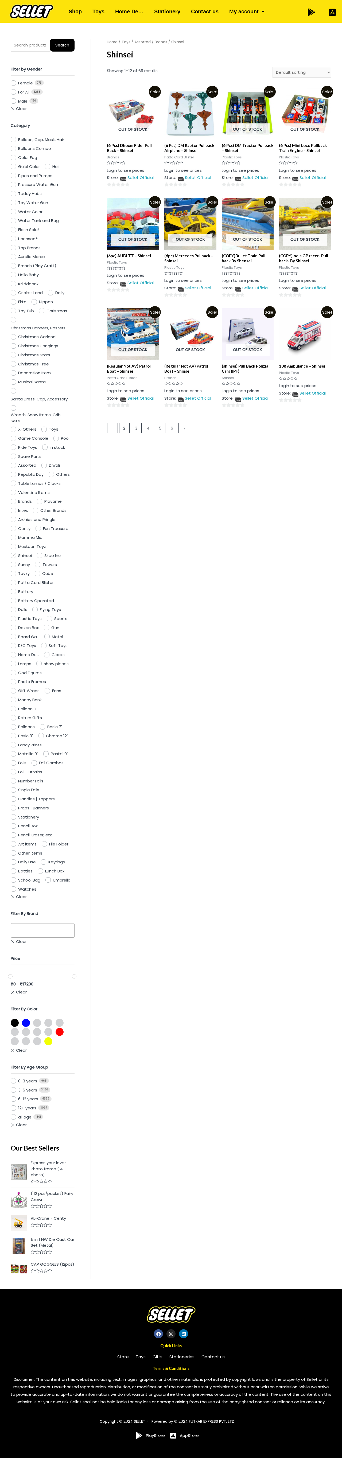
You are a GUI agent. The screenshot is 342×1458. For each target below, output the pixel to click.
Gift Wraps (29, 690)
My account (244, 11)
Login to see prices (125, 170)
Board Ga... (28, 637)
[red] (60, 1032)
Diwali (54, 465)
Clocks (58, 654)
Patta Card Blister (36, 582)
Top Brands (29, 248)
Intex (23, 510)
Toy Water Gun (33, 202)
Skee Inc (52, 555)
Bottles (25, 871)
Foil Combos (51, 763)
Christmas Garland (37, 337)
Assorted (27, 465)
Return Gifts (30, 717)
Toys (98, 11)
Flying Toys (50, 609)
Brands (25, 501)
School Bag (29, 880)
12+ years (27, 1108)
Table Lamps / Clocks (39, 483)
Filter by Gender (26, 69)
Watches (27, 889)
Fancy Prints (30, 745)
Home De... (28, 654)
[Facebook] (158, 1333)
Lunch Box (54, 871)
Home (112, 42)
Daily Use (27, 862)
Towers (49, 564)
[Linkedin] (183, 1333)
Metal (57, 637)
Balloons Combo (34, 148)
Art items (27, 844)
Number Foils (30, 781)
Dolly (59, 292)
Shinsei (25, 555)
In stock (57, 447)
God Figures (30, 673)
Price (15, 958)
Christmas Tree (33, 364)
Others (63, 474)
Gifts (157, 1357)
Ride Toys (27, 447)
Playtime (53, 501)
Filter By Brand (24, 913)
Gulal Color (29, 166)
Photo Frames (32, 681)
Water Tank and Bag (38, 220)
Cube (47, 573)
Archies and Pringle (37, 519)
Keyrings (56, 862)
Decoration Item (34, 373)
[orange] (26, 1032)
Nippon (46, 302)
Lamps (24, 663)
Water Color (30, 212)
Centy (24, 528)
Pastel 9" (59, 754)
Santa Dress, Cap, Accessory (39, 399)
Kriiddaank (28, 284)
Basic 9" (25, 736)
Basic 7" (55, 727)
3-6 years (27, 1090)
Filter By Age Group (29, 1067)
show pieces (56, 663)
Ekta (22, 302)
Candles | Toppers (36, 799)
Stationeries (182, 1357)
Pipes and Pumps (35, 175)
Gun (55, 627)
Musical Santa (32, 382)
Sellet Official (140, 177)
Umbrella (62, 880)
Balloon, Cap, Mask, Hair (41, 139)
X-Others (27, 429)
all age (25, 1117)
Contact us (205, 11)
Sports (60, 618)
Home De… (129, 11)
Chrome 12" (57, 736)
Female (25, 83)
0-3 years (27, 1081)
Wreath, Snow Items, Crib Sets (36, 418)
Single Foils (28, 790)
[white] (37, 1041)
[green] (48, 1023)
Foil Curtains (30, 772)
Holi (55, 166)
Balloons (26, 727)
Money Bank (30, 700)
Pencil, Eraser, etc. (35, 835)
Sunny (24, 564)
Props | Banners (33, 808)
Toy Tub (26, 311)
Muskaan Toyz (32, 546)
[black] (15, 1023)
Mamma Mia (30, 537)
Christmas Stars (34, 355)
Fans (56, 690)
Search (62, 45)
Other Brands (53, 510)
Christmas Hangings (38, 346)
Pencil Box (28, 826)
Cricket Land (30, 292)
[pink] (37, 1032)
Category (20, 125)
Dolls (22, 609)
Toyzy (24, 573)
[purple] (48, 1032)
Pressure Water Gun (38, 184)
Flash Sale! (28, 229)
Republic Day (31, 474)
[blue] (26, 1023)
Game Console (33, 438)
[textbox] (14, 930)
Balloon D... (28, 709)
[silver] (26, 1041)
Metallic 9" (28, 754)
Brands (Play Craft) (37, 265)
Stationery (167, 11)
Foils (22, 763)
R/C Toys (27, 645)
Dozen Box (28, 627)
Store (123, 1357)
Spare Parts (29, 456)
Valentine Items (34, 492)
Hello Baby (28, 275)
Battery (25, 591)
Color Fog (27, 157)
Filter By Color (24, 1009)
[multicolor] (15, 1032)
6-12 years (28, 1099)
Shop (75, 11)
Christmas (56, 311)
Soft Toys (58, 645)
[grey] (60, 1023)
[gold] (37, 1023)
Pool (65, 438)
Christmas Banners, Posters (38, 328)
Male (23, 101)
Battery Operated (36, 600)
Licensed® (28, 238)
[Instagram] (171, 1333)
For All (23, 92)
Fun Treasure (55, 528)
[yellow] (48, 1041)
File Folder (58, 844)
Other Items (30, 853)
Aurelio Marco (31, 256)
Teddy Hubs (30, 193)
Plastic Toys (30, 618)
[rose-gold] (15, 1041)
